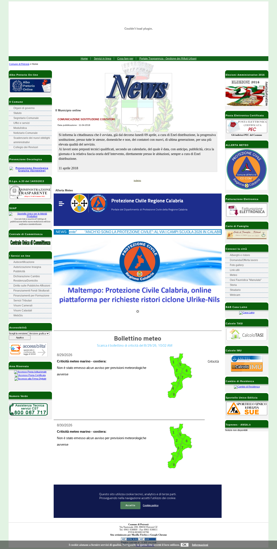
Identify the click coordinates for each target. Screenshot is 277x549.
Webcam (235, 294)
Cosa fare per (125, 58)
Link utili (235, 270)
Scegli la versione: (18, 333)
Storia (233, 285)
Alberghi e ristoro (240, 255)
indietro (137, 180)
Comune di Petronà (19, 64)
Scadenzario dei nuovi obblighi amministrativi (31, 140)
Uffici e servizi (21, 123)
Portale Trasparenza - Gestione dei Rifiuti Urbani (167, 58)
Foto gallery (237, 265)
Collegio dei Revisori (25, 147)
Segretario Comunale (26, 118)
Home (84, 58)
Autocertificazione (23, 262)
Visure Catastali (22, 310)
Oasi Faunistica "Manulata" (245, 280)
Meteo (233, 275)
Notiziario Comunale (25, 132)
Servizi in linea (102, 58)
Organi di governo (24, 108)
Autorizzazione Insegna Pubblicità (27, 269)
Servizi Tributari (22, 300)
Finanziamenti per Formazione (31, 295)
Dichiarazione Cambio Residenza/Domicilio (26, 278)
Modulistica (20, 128)
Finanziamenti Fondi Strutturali (31, 290)
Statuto (17, 113)
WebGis (18, 315)
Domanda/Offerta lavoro (244, 260)
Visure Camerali (22, 305)
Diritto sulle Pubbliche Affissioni (31, 285)
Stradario (235, 289)
